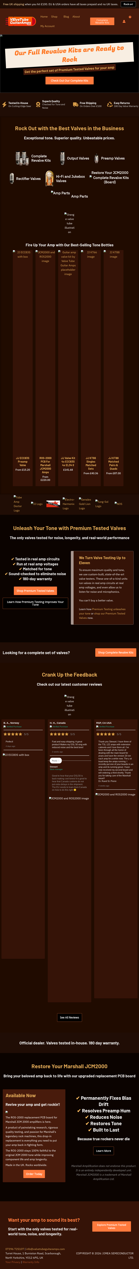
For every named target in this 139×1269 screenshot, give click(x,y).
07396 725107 (14, 1249)
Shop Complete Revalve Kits (115, 652)
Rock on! (128, 4)
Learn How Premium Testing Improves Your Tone (35, 603)
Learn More (103, 1151)
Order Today (34, 1174)
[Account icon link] (124, 21)
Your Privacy (12, 1262)
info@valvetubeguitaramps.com (45, 1249)
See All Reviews (69, 1017)
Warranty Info (31, 1262)
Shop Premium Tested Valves (35, 591)
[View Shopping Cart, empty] (131, 21)
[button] (58, 16)
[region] (69, 63)
